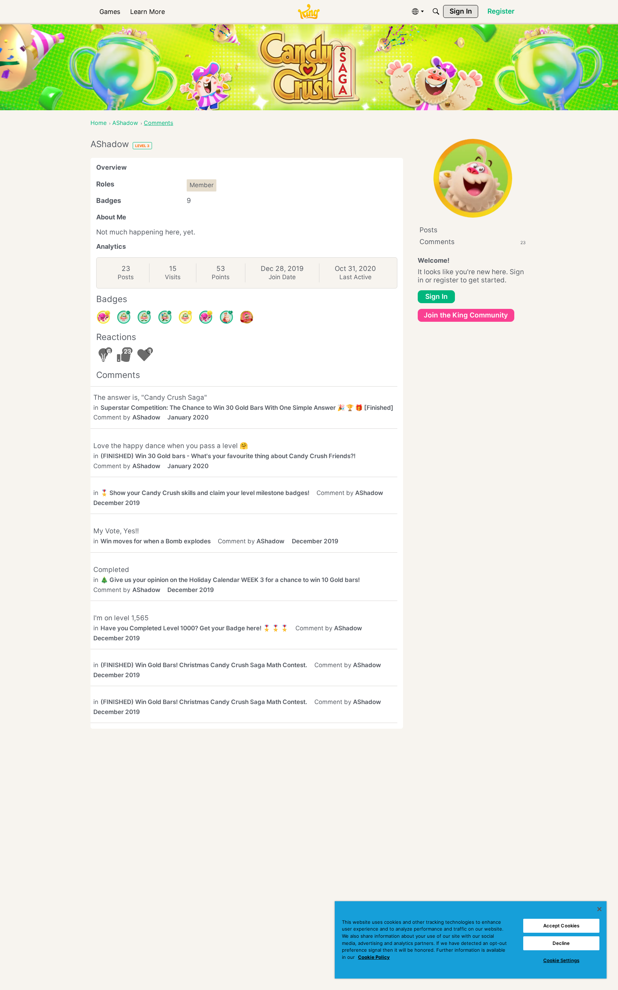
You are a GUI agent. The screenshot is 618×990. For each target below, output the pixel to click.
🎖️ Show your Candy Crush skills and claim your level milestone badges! (204, 492)
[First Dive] (124, 317)
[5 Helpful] (103, 317)
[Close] (599, 909)
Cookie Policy (374, 957)
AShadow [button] (146, 417)
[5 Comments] (165, 317)
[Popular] (226, 317)
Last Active (355, 277)
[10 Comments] (185, 317)
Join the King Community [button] (466, 315)
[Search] (436, 11)
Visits (173, 277)
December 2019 (116, 502)
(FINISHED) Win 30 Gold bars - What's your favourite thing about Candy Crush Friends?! (227, 456)
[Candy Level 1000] (247, 317)
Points (221, 277)
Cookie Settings (561, 960)
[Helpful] (205, 317)
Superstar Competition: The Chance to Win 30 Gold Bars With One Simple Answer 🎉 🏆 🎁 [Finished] (246, 407)
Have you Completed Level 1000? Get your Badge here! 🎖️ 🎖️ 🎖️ (194, 628)
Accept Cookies (561, 925)
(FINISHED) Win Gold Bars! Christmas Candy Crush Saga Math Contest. (203, 665)
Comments (473, 242)
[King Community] (309, 11)
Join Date (282, 277)
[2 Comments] (144, 317)
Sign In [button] (436, 296)
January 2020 (188, 417)
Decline (561, 943)
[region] (471, 940)
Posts (126, 277)
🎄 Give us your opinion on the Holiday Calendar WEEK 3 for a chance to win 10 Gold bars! (230, 579)
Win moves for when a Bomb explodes (155, 541)
